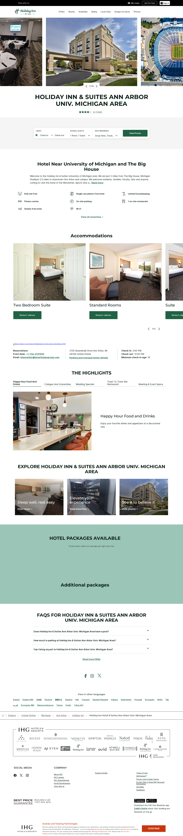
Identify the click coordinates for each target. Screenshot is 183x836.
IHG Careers (59, 777)
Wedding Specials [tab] (85, 384)
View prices (135, 133)
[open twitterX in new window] (98, 676)
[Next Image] (96, 86)
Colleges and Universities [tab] (57, 384)
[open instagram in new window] (91, 676)
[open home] (4, 715)
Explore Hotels (101, 773)
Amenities (83, 11)
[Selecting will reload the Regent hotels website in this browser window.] (35, 738)
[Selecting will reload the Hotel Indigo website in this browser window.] (110, 738)
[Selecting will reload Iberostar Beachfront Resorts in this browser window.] (23, 748)
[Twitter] (21, 775)
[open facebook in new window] (84, 676)
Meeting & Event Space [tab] (151, 384)
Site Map (140, 787)
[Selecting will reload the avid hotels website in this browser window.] (102, 748)
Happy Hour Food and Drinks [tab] (25, 383)
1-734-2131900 (36, 354)
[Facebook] (16, 775)
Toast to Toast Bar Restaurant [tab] (117, 383)
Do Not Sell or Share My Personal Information (150, 783)
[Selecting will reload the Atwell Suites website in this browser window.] (114, 748)
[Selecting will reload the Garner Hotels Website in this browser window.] (91, 748)
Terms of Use (142, 773)
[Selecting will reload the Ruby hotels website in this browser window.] (149, 738)
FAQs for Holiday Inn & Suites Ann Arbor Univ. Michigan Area (91, 617)
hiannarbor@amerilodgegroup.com (39, 357)
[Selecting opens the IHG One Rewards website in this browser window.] (151, 756)
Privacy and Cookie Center (147, 779)
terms (128, 829)
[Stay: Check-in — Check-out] (50, 135)
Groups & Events (122, 11)
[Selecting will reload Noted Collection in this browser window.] (124, 738)
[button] (165, 3)
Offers (62, 11)
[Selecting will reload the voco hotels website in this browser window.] (137, 738)
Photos (137, 11)
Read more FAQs (91, 659)
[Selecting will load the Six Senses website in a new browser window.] (21, 738)
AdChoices (140, 776)
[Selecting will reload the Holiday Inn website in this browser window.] (78, 748)
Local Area (106, 11)
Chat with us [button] (23, 3)
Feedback (140, 790)
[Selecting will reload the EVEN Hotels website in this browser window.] (51, 748)
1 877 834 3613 (43, 802)
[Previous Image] (86, 86)
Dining (94, 11)
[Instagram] (27, 775)
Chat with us (59, 786)
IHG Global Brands (61, 780)
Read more (97, 182)
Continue (154, 828)
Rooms (71, 11)
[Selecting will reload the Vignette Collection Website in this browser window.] (78, 738)
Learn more (140, 808)
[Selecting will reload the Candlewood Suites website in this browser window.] (160, 748)
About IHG (58, 774)
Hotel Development (62, 783)
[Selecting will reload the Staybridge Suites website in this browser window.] (130, 748)
